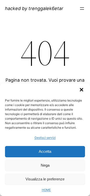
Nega (45, 165)
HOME (46, 190)
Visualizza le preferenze (45, 179)
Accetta (45, 151)
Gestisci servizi (45, 137)
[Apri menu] (82, 9)
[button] (82, 90)
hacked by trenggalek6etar (34, 8)
